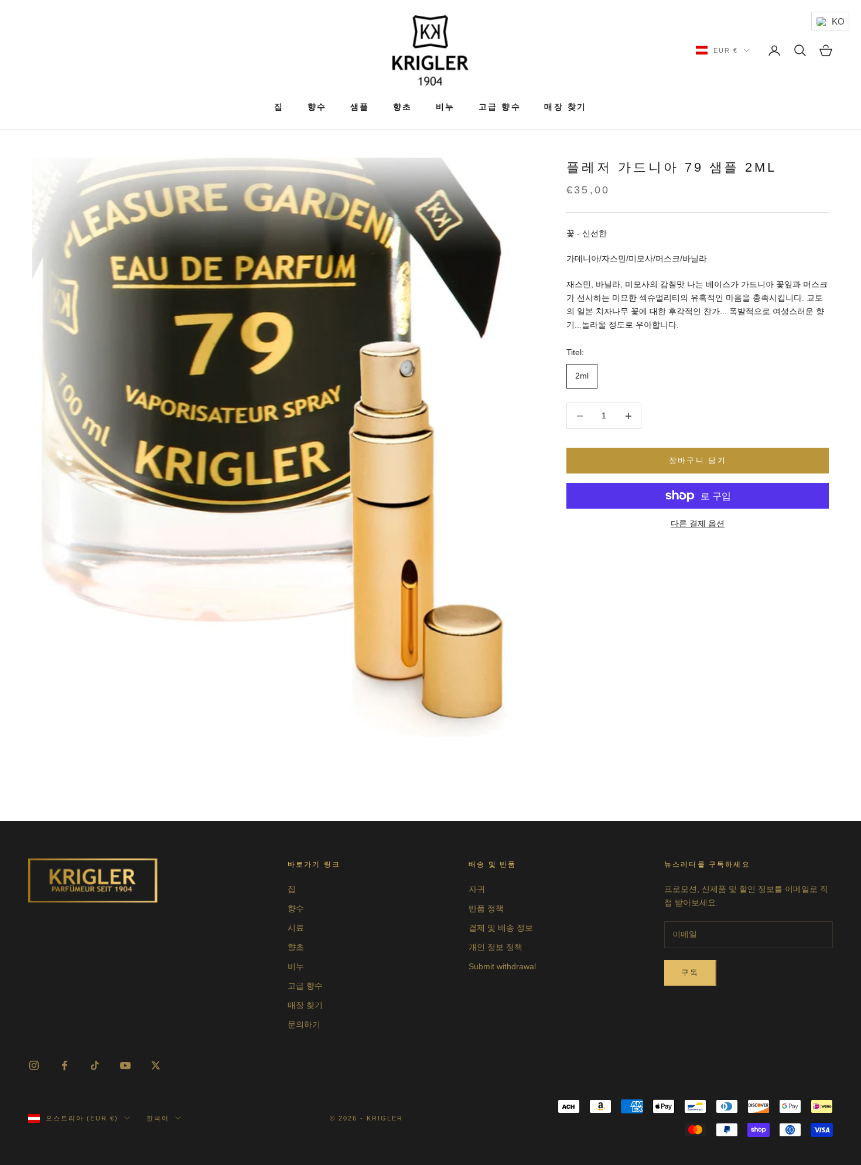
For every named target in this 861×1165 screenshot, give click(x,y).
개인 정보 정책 (495, 947)
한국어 (157, 1118)
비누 (445, 106)
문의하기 (304, 1024)
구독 (690, 972)
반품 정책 (486, 908)
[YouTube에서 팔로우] (125, 1065)
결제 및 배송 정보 (501, 927)
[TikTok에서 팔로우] (95, 1065)
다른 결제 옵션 (698, 523)
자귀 (477, 889)
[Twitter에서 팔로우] (156, 1065)
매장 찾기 (565, 106)
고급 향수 (500, 106)
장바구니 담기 (697, 461)
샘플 (360, 106)
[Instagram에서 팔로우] (34, 1065)
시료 (296, 927)
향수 (317, 106)
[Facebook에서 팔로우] (64, 1065)
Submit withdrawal (502, 966)
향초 (402, 106)
